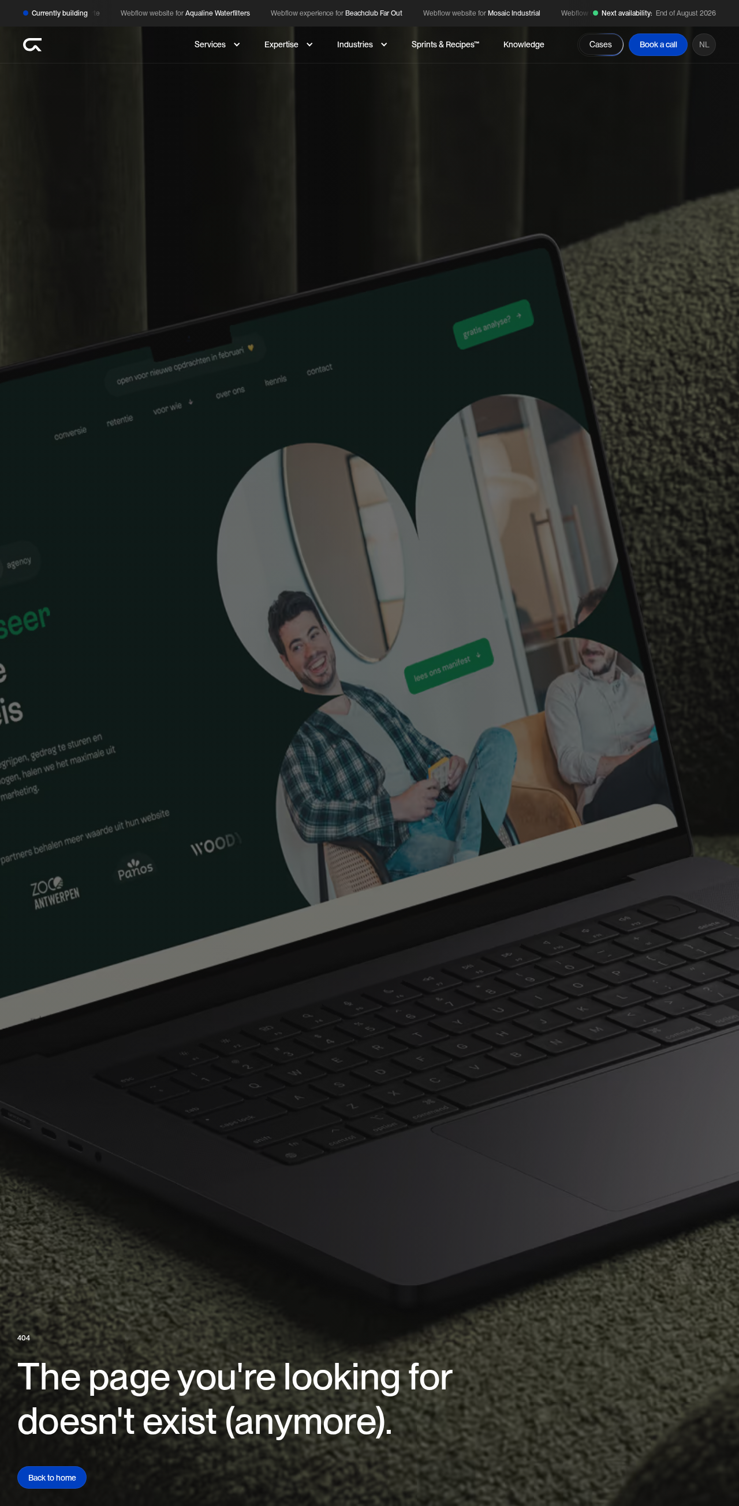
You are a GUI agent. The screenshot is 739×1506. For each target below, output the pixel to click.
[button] (217, 45)
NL (704, 44)
